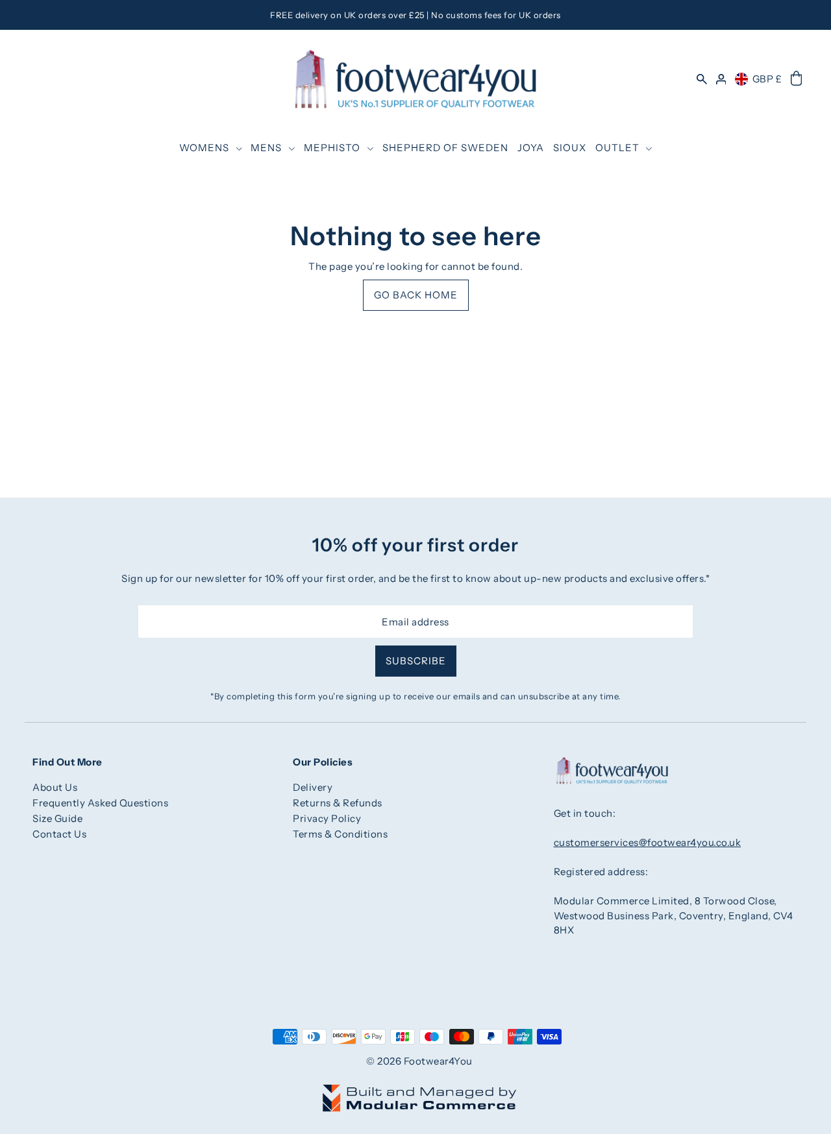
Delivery (312, 787)
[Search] (702, 79)
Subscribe (416, 661)
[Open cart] (796, 78)
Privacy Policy (327, 818)
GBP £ (767, 79)
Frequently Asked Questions (100, 803)
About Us (54, 787)
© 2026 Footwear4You (419, 1061)
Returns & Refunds (337, 803)
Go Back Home (416, 295)
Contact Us (59, 834)
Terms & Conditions (340, 834)
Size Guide (57, 818)
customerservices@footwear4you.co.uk (647, 842)
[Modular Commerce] (419, 1091)
